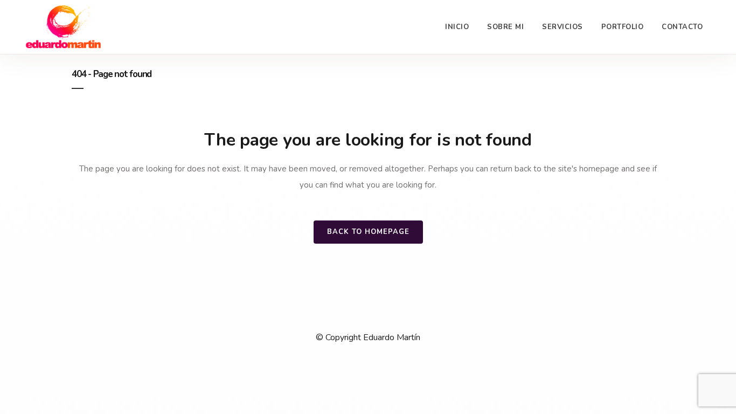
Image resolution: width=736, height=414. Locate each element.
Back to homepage (368, 232)
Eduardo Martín (391, 337)
